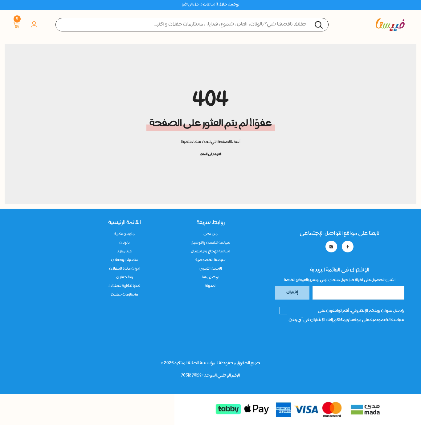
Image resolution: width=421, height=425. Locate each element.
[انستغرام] (331, 246)
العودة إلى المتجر (210, 154)
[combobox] (192, 24)
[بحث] (192, 24)
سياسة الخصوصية (387, 320)
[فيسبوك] (348, 246)
